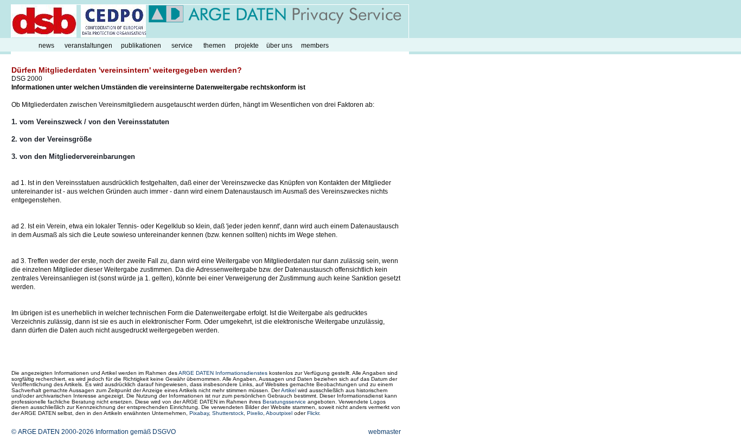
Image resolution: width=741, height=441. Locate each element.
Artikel (288, 390)
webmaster (384, 432)
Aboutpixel (279, 413)
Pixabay (199, 413)
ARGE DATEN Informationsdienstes (222, 373)
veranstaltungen (88, 45)
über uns (279, 45)
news (46, 45)
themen (214, 45)
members (315, 45)
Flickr (313, 413)
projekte (247, 45)
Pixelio (255, 413)
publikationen (141, 45)
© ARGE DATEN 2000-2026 (52, 432)
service (182, 45)
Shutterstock (228, 413)
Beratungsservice (284, 402)
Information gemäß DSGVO (135, 432)
